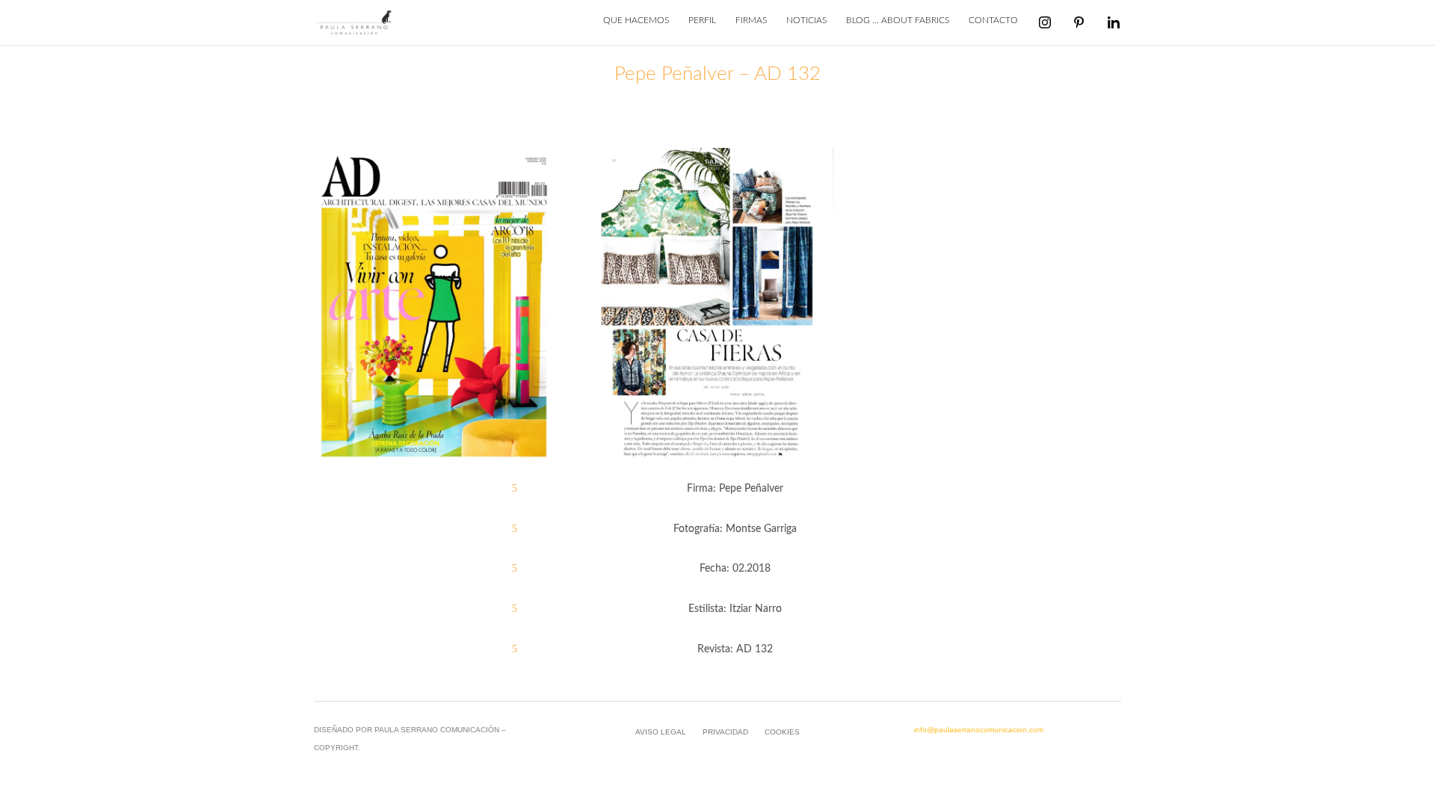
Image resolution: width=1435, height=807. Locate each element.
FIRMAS (751, 20)
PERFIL (702, 20)
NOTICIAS (806, 20)
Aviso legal (660, 732)
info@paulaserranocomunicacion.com (978, 730)
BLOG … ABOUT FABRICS (897, 20)
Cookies (782, 732)
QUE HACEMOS (636, 20)
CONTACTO (993, 20)
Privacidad (725, 732)
